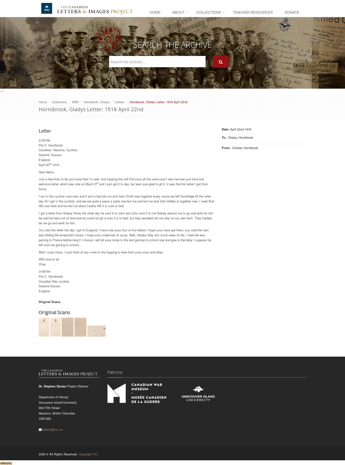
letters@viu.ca (52, 429)
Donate (292, 12)
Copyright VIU (88, 454)
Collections (208, 12)
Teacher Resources (253, 12)
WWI (75, 102)
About (178, 12)
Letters (119, 102)
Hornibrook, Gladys (97, 102)
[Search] (221, 61)
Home (155, 12)
